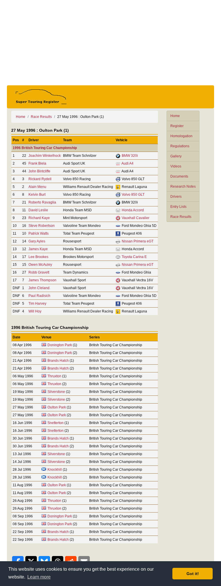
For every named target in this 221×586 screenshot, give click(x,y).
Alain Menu (37, 187)
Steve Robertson (41, 226)
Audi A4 (127, 163)
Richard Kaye (39, 218)
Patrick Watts (38, 233)
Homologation (181, 136)
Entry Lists (178, 207)
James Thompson (42, 280)
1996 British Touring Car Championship (45, 148)
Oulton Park (56, 407)
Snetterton (55, 423)
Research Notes (183, 186)
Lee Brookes (38, 257)
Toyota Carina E (134, 257)
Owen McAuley (40, 265)
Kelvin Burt (36, 195)
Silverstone (56, 392)
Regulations (179, 146)
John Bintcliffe (39, 171)
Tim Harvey (37, 304)
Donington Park (59, 345)
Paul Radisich (39, 296)
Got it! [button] (192, 573)
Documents (179, 176)
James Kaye (38, 249)
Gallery (176, 156)
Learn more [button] (39, 576)
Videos (175, 166)
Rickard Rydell (40, 179)
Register (177, 126)
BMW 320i (130, 156)
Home (175, 116)
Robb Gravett (38, 272)
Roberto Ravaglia (42, 202)
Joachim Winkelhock (44, 156)
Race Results (180, 217)
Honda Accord (133, 210)
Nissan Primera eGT (137, 241)
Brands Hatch (58, 361)
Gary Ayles (36, 241)
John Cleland (38, 288)
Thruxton (54, 376)
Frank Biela (37, 163)
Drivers (176, 197)
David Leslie (38, 210)
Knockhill (54, 470)
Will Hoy (34, 311)
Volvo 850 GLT (133, 195)
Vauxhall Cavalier (135, 218)
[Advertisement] (110, 42)
